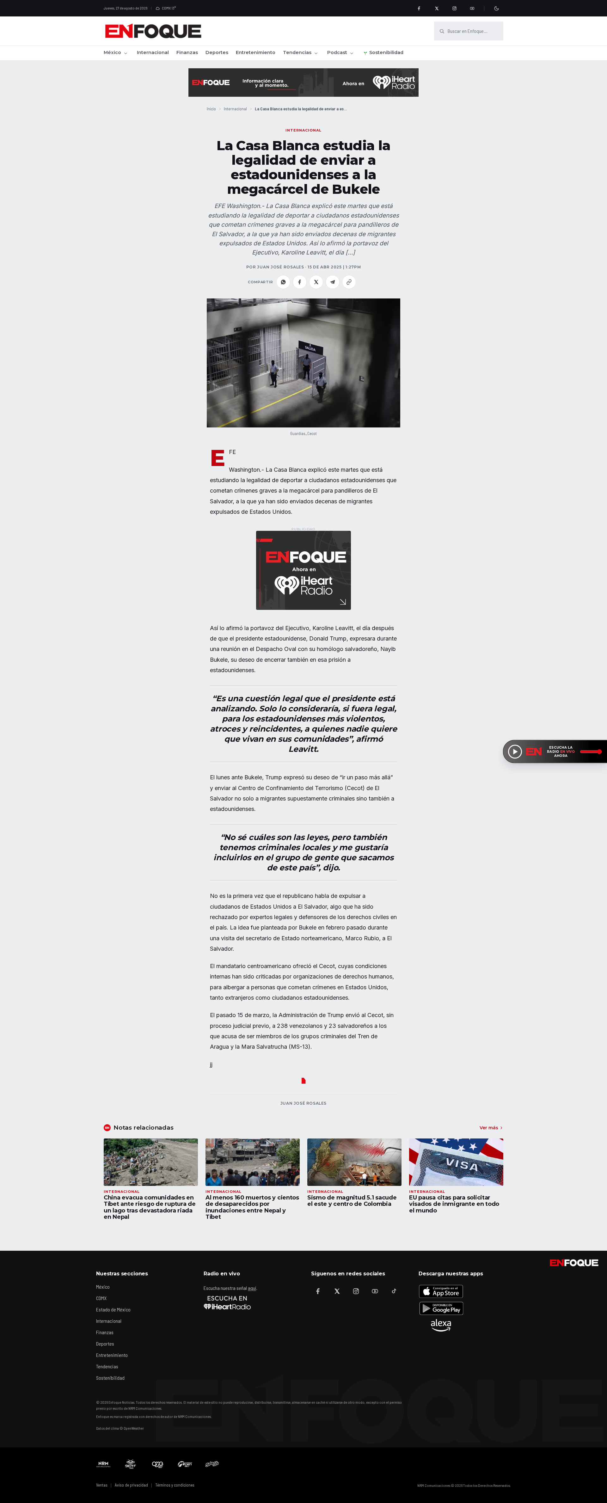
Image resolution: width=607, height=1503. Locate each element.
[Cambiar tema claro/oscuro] (496, 8)
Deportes (216, 52)
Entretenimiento (255, 52)
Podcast (337, 52)
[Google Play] (441, 1308)
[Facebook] (419, 8)
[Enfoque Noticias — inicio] (153, 31)
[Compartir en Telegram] (333, 282)
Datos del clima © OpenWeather (120, 1428)
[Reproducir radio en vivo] (515, 751)
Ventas (101, 1485)
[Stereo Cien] (185, 1464)
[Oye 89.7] (157, 1464)
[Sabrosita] (212, 1464)
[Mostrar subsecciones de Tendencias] (316, 53)
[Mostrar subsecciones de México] (125, 53)
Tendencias (297, 52)
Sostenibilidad (386, 52)
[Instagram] (454, 8)
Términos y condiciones (174, 1485)
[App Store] (441, 1291)
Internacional (153, 52)
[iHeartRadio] (227, 1303)
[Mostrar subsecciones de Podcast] (351, 53)
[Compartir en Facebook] (300, 282)
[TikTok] (394, 1291)
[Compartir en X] (316, 282)
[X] (437, 8)
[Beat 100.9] (130, 1464)
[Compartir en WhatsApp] (283, 282)
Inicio (211, 108)
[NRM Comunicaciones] (103, 1464)
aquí (252, 1288)
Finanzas (187, 52)
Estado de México (113, 1309)
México (112, 52)
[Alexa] (441, 1325)
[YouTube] (472, 8)
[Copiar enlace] (349, 282)
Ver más (489, 1128)
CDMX (101, 1298)
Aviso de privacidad (131, 1485)
